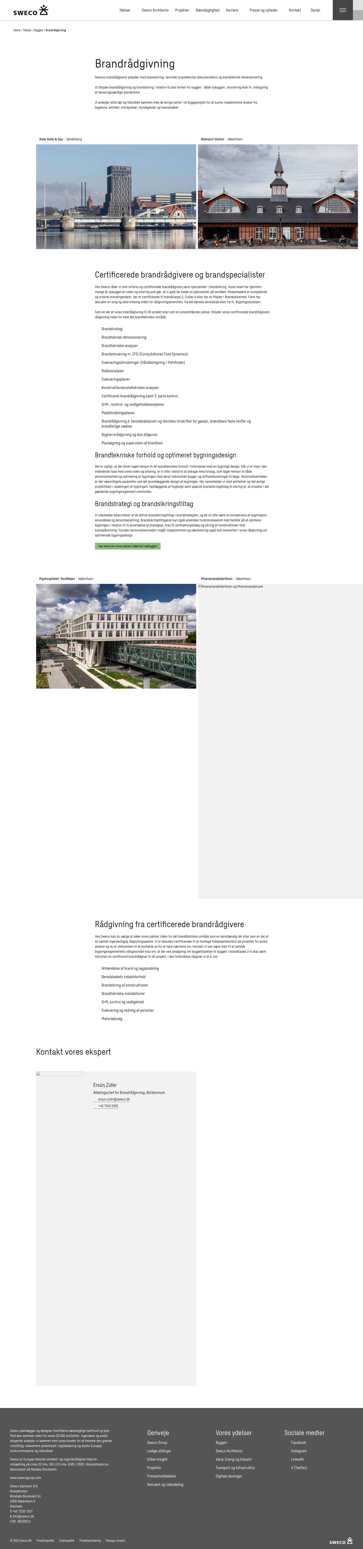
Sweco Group (157, 1442)
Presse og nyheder (264, 10)
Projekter (182, 10)
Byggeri (38, 30)
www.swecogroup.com (25, 1478)
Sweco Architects (155, 10)
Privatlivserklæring (90, 1540)
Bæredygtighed (207, 10)
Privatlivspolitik (45, 1540)
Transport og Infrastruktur (235, 1467)
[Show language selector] (358, 5)
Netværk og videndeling (165, 1484)
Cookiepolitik (66, 1540)
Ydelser (124, 10)
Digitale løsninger (229, 1476)
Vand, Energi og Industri (234, 1459)
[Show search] (358, 15)
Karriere (232, 10)
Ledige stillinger (159, 1451)
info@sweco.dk (23, 1516)
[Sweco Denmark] (30, 10)
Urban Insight (157, 1459)
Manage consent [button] (115, 1540)
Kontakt (295, 10)
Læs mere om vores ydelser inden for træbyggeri (127, 546)
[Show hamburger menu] (343, 10)
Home (16, 30)
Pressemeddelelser (161, 1476)
